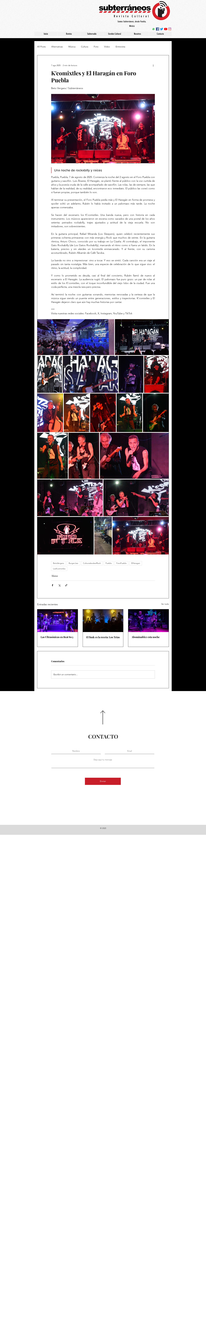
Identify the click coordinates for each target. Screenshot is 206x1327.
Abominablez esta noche (146, 637)
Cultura (84, 46)
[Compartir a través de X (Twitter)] (59, 585)
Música (71, 46)
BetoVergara (58, 563)
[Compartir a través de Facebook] (52, 585)
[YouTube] (165, 29)
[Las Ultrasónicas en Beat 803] (57, 620)
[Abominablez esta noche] (148, 620)
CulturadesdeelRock (92, 563)
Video (107, 46)
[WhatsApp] (153, 29)
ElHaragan (135, 563)
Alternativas (57, 46)
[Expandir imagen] (75, 337)
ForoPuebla (121, 563)
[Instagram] (169, 29)
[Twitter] (161, 29)
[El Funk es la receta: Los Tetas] (103, 620)
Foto (96, 46)
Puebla (109, 563)
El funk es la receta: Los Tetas (103, 637)
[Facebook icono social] (157, 29)
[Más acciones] (153, 65)
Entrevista (120, 46)
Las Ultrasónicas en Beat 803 (57, 637)
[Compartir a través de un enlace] (66, 585)
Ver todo (165, 604)
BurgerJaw (73, 563)
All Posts (41, 46)
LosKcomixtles (59, 568)
